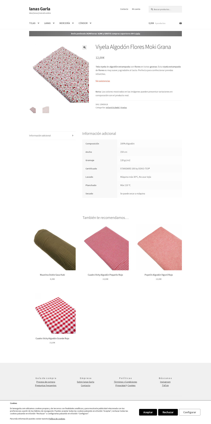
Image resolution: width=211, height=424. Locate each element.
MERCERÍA (64, 23)
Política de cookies (57, 418)
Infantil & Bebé (112, 107)
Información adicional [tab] (40, 135)
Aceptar (148, 412)
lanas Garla (39, 9)
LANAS (47, 23)
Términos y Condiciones (125, 381)
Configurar (189, 412)
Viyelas (123, 107)
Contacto (124, 9)
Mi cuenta (136, 9)
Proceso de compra (45, 381)
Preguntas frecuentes (45, 385)
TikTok (165, 385)
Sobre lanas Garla (85, 381)
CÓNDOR (83, 23)
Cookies (131, 385)
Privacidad (120, 385)
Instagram (165, 381)
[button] (84, 47)
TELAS (32, 23)
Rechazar (168, 412)
